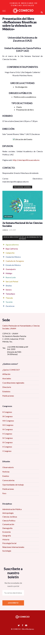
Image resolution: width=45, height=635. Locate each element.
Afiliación (6, 374)
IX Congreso (7, 416)
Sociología (6, 551)
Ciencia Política (8, 520)
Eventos (5, 476)
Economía (6, 532)
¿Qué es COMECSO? (11, 370)
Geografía (6, 535)
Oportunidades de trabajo (13, 484)
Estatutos (6, 391)
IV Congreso (7, 438)
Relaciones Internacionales (13, 547)
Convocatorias (8, 480)
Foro (4, 493)
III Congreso (7, 442)
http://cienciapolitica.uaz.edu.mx (26, 160)
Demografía (7, 528)
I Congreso (6, 451)
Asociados (6, 378)
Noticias (5, 471)
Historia (5, 539)
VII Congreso (7, 425)
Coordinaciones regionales (13, 383)
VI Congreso (7, 429)
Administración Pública (12, 509)
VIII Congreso (8, 421)
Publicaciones (8, 396)
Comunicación (8, 524)
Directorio (6, 387)
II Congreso (7, 447)
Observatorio (8, 467)
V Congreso (7, 434)
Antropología (7, 513)
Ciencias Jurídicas (9, 517)
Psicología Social (9, 543)
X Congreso (7, 412)
